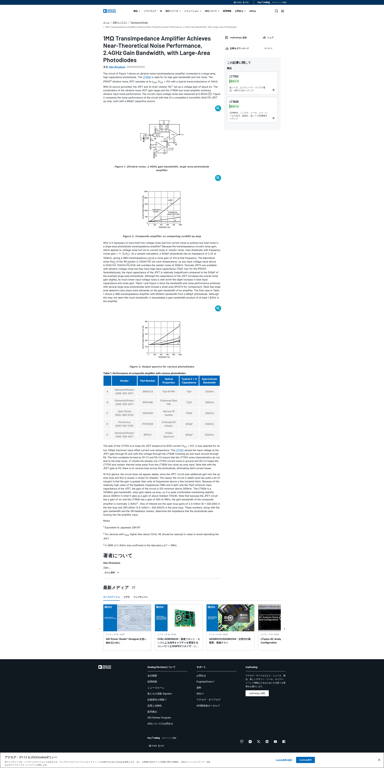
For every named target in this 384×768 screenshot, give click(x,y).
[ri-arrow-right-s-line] (284, 628)
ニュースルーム (155, 687)
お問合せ (201, 675)
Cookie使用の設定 (284, 760)
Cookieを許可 (305, 760)
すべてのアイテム (111, 597)
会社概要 (152, 675)
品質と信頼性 (154, 705)
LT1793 (180, 450)
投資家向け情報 (155, 699)
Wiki (198, 693)
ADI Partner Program (159, 717)
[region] (192, 760)
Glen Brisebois (117, 66)
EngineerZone (204, 681)
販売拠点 (152, 711)
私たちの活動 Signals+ (159, 693)
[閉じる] (379, 760)
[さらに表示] (112, 572)
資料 (198, 687)
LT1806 (147, 77)
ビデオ (127, 597)
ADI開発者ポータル (206, 705)
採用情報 (152, 681)
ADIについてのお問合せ (160, 723)
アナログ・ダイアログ (208, 699)
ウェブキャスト (141, 597)
